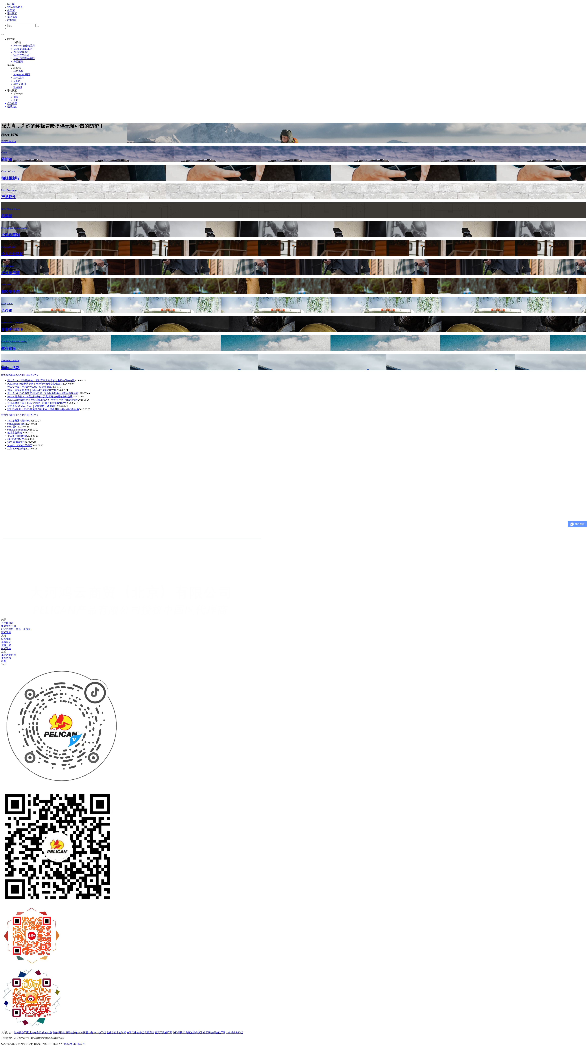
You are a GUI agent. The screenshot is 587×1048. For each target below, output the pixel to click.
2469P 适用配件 (15, 439)
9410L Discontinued (17, 429)
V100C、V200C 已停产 (19, 445)
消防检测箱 (71, 1032)
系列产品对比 (8, 655)
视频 (3, 661)
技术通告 (19, 415)
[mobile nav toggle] (2, 34)
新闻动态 (19, 375)
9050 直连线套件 (16, 442)
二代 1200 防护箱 (16, 448)
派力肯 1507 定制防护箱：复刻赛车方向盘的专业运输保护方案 (41, 380)
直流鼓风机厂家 (163, 1032)
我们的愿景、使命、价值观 (16, 629)
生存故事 (6, 658)
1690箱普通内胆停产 (18, 420)
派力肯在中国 (8, 626)
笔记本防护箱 (14, 432)
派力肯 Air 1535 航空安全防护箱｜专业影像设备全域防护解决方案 (42, 393)
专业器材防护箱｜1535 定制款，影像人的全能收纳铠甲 (37, 403)
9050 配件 (12, 426)
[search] (37, 26)
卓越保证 (6, 642)
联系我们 (6, 639)
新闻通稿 (6, 632)
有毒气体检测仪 (135, 1032)
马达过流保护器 (194, 1032)
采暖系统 (149, 1032)
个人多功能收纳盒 (17, 435)
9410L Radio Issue (16, 423)
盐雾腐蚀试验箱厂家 (214, 1032)
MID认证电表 (85, 1032)
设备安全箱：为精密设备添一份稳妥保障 (29, 387)
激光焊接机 (59, 1032)
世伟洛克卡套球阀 (116, 1032)
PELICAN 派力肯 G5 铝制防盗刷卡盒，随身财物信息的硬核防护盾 (43, 409)
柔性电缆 (47, 1032)
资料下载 (6, 645)
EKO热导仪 (99, 1032)
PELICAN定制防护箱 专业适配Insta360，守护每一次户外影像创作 (42, 399)
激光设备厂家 (21, 1032)
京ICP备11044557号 (74, 1044)
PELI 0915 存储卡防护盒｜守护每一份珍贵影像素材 (35, 383)
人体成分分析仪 (234, 1032)
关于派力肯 (7, 622)
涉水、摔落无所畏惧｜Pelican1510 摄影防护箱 (32, 390)
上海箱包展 (35, 1032)
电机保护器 (179, 1032)
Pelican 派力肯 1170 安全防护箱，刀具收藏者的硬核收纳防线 (39, 396)
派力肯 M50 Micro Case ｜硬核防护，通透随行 (32, 406)
